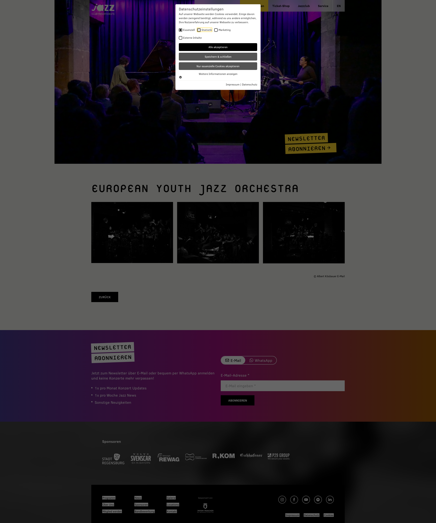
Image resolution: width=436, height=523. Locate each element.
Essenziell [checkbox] (189, 30)
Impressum (232, 84)
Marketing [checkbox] (225, 30)
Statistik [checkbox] (206, 30)
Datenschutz (249, 84)
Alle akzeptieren (218, 47)
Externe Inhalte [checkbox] (192, 37)
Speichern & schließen (218, 56)
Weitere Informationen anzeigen (218, 74)
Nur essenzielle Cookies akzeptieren (218, 66)
